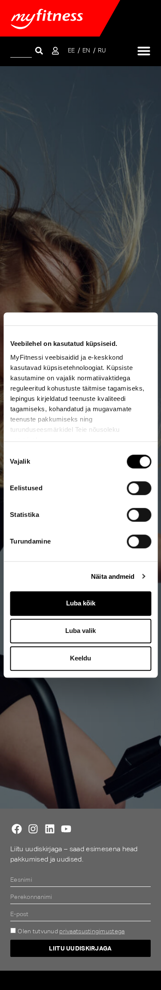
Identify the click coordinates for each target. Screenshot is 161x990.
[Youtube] (66, 828)
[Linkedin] (49, 828)
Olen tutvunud (71, 931)
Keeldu (80, 658)
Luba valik (80, 630)
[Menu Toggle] (144, 51)
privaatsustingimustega (92, 931)
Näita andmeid (112, 576)
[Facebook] (16, 828)
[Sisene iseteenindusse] (55, 51)
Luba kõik (80, 603)
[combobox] (21, 50)
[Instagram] (33, 828)
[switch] (139, 488)
